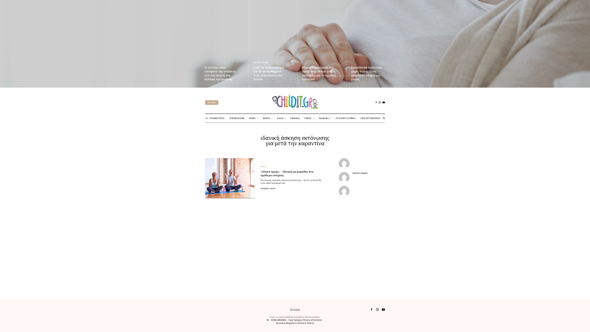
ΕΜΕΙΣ (263, 167)
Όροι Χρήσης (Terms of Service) (305, 319)
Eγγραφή (212, 102)
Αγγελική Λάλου (268, 189)
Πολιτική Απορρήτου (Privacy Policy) (295, 323)
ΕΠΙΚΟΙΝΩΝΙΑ (279, 319)
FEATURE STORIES (260, 62)
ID (268, 319)
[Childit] (295, 101)
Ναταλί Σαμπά (360, 173)
